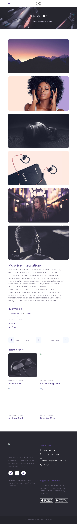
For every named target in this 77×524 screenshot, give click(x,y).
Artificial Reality (17, 418)
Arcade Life (14, 383)
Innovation (17, 319)
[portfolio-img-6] (38, 243)
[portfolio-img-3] (38, 131)
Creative (20, 313)
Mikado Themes (46, 520)
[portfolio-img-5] (38, 205)
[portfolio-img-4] (38, 168)
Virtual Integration (50, 383)
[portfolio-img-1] (38, 56)
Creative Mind (48, 418)
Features (27, 313)
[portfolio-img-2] (38, 93)
